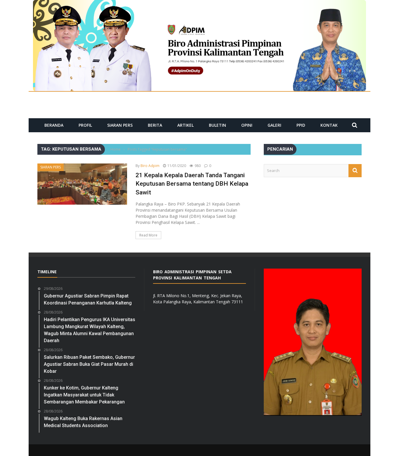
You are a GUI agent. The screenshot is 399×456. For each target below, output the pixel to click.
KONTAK (329, 125)
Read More (148, 235)
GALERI (274, 125)
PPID (300, 125)
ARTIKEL (185, 125)
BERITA (155, 125)
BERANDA (53, 125)
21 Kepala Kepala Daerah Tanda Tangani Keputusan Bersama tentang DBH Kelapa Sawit (192, 184)
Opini (246, 125)
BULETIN (217, 125)
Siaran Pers (50, 167)
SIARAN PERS (120, 125)
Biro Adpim (149, 165)
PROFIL (85, 125)
